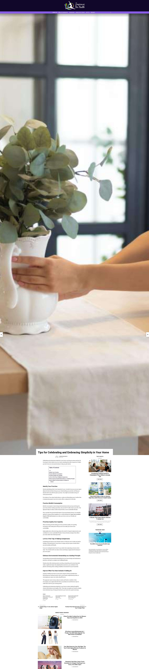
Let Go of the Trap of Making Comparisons (58, 477)
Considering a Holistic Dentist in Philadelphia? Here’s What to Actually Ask (100, 475)
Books (93, 12)
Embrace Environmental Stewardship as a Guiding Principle (62, 478)
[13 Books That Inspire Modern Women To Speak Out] (100, 509)
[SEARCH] (110, 12)
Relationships (63, 12)
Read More (100, 479)
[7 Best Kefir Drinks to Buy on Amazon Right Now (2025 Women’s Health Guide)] (100, 488)
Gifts (88, 12)
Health (55, 12)
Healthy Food (80, 12)
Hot (90, 483)
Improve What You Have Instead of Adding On (59, 480)
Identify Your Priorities (54, 472)
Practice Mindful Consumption (55, 473)
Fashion (71, 12)
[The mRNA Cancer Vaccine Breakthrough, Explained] (100, 538)
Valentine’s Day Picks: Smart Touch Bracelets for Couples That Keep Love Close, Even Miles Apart (74, 663)
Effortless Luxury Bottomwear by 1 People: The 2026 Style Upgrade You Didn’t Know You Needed (75, 633)
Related (52, 481)
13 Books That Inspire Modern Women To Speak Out (99, 518)
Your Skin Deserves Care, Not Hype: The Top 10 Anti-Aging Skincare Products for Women (75, 648)
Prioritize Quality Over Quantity (55, 475)
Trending (90, 461)
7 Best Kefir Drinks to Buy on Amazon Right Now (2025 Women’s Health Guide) (100, 497)
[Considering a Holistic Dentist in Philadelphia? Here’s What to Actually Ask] (100, 466)
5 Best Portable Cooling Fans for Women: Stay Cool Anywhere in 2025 (74, 617)
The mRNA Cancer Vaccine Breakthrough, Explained (100, 544)
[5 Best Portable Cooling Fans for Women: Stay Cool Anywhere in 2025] (50, 622)
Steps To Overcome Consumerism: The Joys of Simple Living (48, 597)
